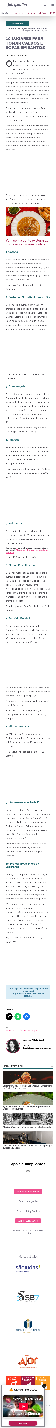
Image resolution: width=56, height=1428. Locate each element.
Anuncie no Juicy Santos (28, 1192)
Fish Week (42, 13)
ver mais (50, 1066)
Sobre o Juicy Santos (28, 1211)
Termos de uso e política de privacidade (28, 1232)
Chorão (31, 13)
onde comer (23, 1030)
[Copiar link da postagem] (9, 1016)
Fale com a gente (28, 1201)
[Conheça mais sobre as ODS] (28, 1383)
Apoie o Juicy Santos (28, 1221)
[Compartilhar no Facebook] (26, 1016)
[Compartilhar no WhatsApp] (17, 1016)
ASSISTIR (23, 1423)
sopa (34, 1030)
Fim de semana (18, 13)
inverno (10, 1030)
